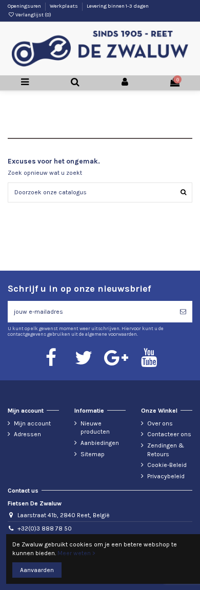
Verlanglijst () (32, 15)
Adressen (27, 434)
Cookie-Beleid (167, 465)
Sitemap (93, 454)
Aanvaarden (37, 570)
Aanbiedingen (100, 442)
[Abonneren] (183, 311)
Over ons (160, 423)
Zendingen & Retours (165, 450)
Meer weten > (76, 553)
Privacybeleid (166, 476)
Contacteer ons (169, 434)
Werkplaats (64, 6)
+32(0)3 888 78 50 (44, 528)
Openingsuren (25, 6)
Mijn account (32, 423)
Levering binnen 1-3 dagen (118, 6)
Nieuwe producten (95, 428)
